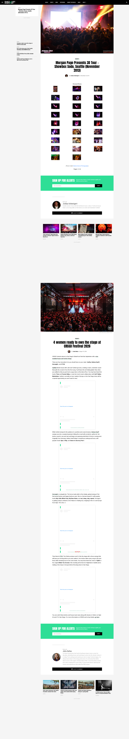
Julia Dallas (75, 334)
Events (51, 2)
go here (97, 600)
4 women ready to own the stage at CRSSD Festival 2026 (24, 44)
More (79, 2)
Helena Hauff (95, 415)
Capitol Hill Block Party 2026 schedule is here (25, 55)
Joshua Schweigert (74, 75)
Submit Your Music (71, 2)
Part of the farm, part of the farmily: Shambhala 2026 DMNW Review (25, 50)
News (56, 2)
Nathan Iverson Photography (80, 166)
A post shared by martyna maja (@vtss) (77, 593)
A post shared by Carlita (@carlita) (77, 410)
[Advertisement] (26, 28)
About (84, 2)
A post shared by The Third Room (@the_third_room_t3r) (77, 472)
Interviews (62, 2)
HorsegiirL (55, 477)
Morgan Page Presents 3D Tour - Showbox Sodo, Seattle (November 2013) (26, 11)
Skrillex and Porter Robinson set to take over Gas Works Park (24, 60)
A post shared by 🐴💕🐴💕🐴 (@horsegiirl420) (77, 535)
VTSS (61, 539)
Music (46, 2)
